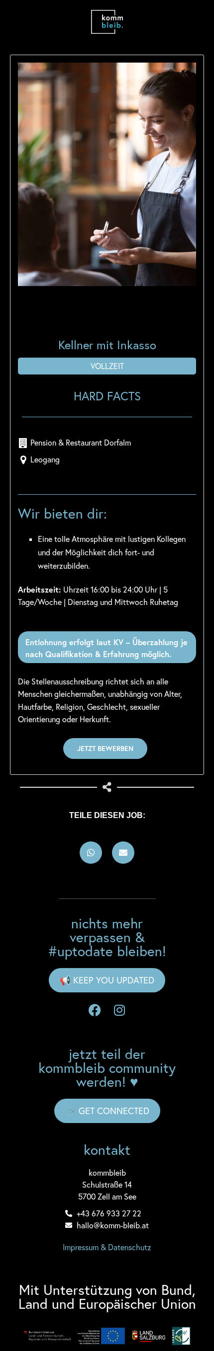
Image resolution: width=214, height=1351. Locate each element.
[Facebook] (94, 1009)
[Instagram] (119, 1009)
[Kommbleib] (107, 22)
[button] (91, 852)
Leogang (45, 459)
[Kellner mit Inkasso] (107, 174)
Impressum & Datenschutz (107, 1247)
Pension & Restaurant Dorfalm (80, 443)
